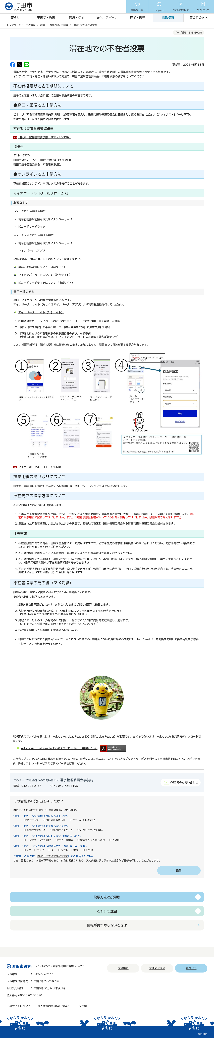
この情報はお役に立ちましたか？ (38, 801)
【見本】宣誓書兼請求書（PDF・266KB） (44, 137)
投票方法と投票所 (59, 25)
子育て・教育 (46, 17)
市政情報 (168, 17)
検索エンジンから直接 (92, 840)
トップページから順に (38, 840)
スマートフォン (35, 850)
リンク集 (81, 1006)
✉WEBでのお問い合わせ (52, 856)
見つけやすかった (36, 830)
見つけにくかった (63, 830)
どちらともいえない (84, 820)
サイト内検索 (65, 840)
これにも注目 (107, 911)
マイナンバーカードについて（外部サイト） (45, 274)
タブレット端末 (69, 850)
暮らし (15, 17)
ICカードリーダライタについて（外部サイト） (46, 282)
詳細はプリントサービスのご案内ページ (42, 763)
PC (52, 850)
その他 (116, 840)
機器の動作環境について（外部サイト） (42, 267)
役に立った (32, 820)
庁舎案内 (123, 968)
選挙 (42, 25)
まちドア (191, 968)
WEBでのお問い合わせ (184, 782)
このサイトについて (19, 1006)
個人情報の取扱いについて (53, 1006)
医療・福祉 (76, 17)
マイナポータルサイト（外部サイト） (41, 312)
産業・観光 (137, 17)
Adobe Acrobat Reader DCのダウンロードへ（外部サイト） (59, 748)
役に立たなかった (56, 820)
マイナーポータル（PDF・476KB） (40, 467)
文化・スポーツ (107, 17)
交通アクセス (157, 968)
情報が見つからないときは (107, 925)
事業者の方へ (199, 17)
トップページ (14, 25)
